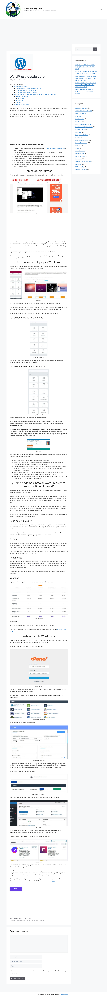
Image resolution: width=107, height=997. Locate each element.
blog (23, 918)
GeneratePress (65, 994)
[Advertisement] (53, 31)
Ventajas (18, 102)
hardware (78, 121)
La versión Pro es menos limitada (26, 92)
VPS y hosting (79, 167)
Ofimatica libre (80, 151)
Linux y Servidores (81, 143)
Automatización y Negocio (83, 111)
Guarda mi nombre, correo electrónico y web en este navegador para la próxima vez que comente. (39, 972)
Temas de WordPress (20, 86)
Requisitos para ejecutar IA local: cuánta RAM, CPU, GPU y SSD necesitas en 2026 (85, 85)
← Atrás (14, 889)
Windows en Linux (81, 169)
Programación (15, 918)
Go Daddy (21, 98)
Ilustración (78, 132)
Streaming (78, 164)
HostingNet (19, 100)
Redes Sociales (80, 156)
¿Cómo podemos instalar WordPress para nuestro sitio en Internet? (35, 94)
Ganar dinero (79, 119)
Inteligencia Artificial (81, 135)
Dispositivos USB (80, 113)
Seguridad (78, 159)
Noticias (78, 145)
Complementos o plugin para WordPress (28, 88)
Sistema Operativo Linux (83, 161)
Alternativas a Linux (81, 108)
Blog (101, 9)
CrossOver (43, 920)
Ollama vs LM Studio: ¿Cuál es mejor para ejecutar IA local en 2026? (85, 67)
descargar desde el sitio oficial (55, 148)
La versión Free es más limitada (26, 90)
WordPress (28, 918)
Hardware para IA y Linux (83, 124)
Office (77, 148)
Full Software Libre (33, 9)
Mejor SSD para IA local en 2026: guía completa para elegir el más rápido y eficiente (85, 78)
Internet (77, 137)
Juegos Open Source (82, 140)
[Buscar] (95, 49)
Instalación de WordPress (22, 104)
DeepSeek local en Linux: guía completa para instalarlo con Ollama (84, 91)
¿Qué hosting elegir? (22, 96)
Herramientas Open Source (84, 127)
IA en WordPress (80, 129)
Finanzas (78, 116)
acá (53, 881)
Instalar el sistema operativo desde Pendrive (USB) (24, 920)
